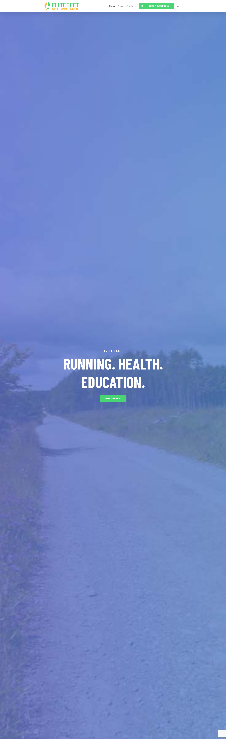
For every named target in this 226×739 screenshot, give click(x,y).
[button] (178, 6)
